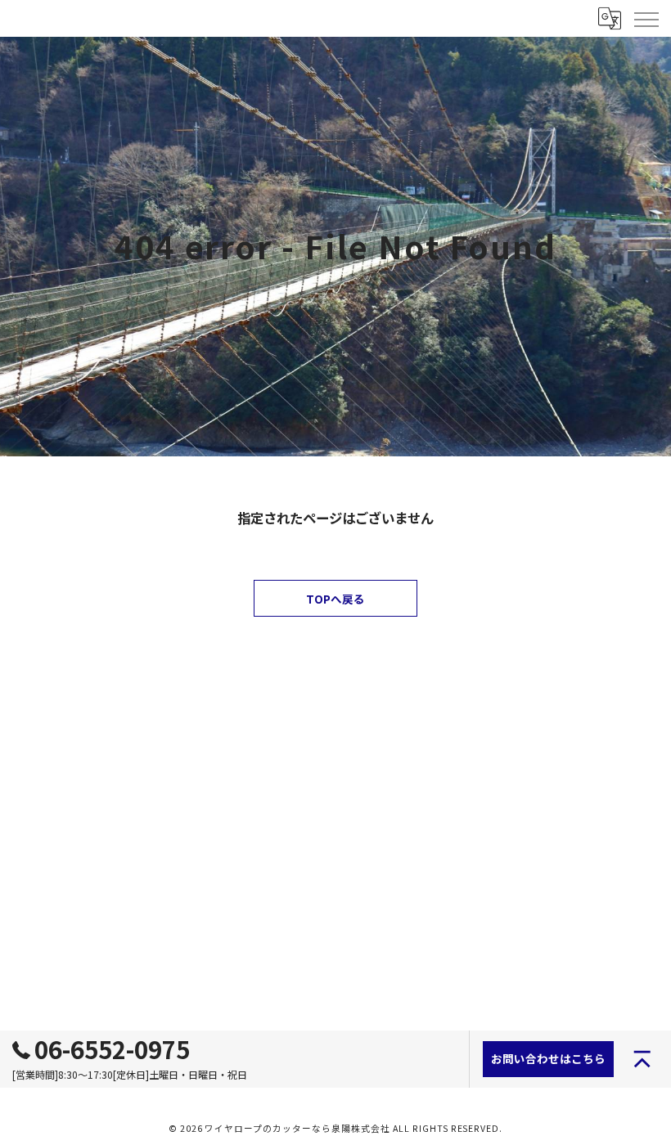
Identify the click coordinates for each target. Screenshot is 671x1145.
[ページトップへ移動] (642, 1059)
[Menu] (645, 18)
